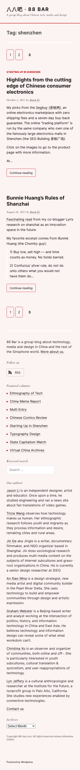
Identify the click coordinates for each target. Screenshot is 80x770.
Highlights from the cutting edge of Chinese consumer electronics (39, 86)
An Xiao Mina (17, 578)
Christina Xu (16, 648)
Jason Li (35, 100)
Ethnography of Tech (26, 393)
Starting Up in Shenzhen (23, 71)
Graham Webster (19, 611)
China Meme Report (25, 401)
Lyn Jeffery (15, 681)
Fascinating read (19, 219)
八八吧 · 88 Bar (28, 9)
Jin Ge (11, 541)
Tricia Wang (16, 513)
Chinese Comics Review (28, 418)
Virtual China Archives (27, 450)
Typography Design (25, 434)
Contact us (15, 709)
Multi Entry (18, 409)
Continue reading (23, 174)
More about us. (52, 352)
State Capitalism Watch (28, 442)
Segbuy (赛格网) (48, 107)
